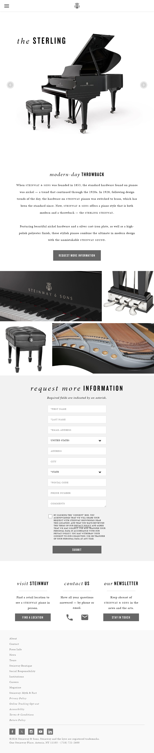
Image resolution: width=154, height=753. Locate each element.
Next (143, 85)
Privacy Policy (17, 698)
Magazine (15, 687)
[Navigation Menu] (6, 5)
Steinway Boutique (20, 665)
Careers (14, 682)
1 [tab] (43, 150)
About (13, 638)
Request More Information (77, 255)
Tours (12, 660)
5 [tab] (110, 150)
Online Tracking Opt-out (24, 704)
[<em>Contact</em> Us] (85, 620)
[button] (70, 620)
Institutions (16, 676)
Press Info (15, 649)
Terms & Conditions (21, 714)
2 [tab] (60, 150)
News (12, 655)
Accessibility (16, 709)
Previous (10, 85)
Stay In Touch (121, 617)
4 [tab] (93, 150)
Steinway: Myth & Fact (23, 693)
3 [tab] (77, 150)
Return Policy (17, 720)
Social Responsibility (22, 671)
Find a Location (32, 617)
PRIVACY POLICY (82, 525)
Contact (14, 644)
